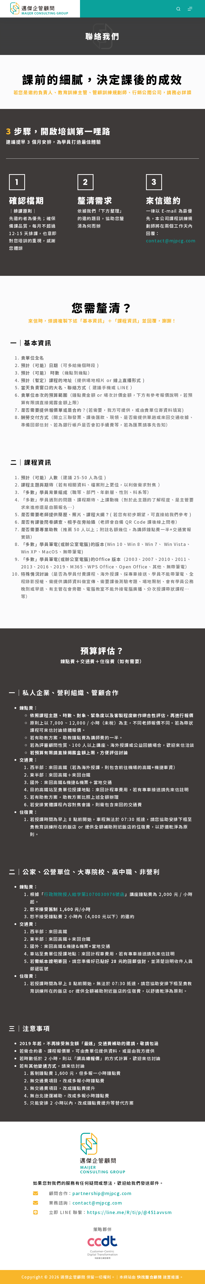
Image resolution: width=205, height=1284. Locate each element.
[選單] (190, 8)
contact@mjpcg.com (171, 240)
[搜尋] (178, 9)
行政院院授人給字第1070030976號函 (84, 894)
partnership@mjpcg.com (102, 1193)
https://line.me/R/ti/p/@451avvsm (129, 1212)
